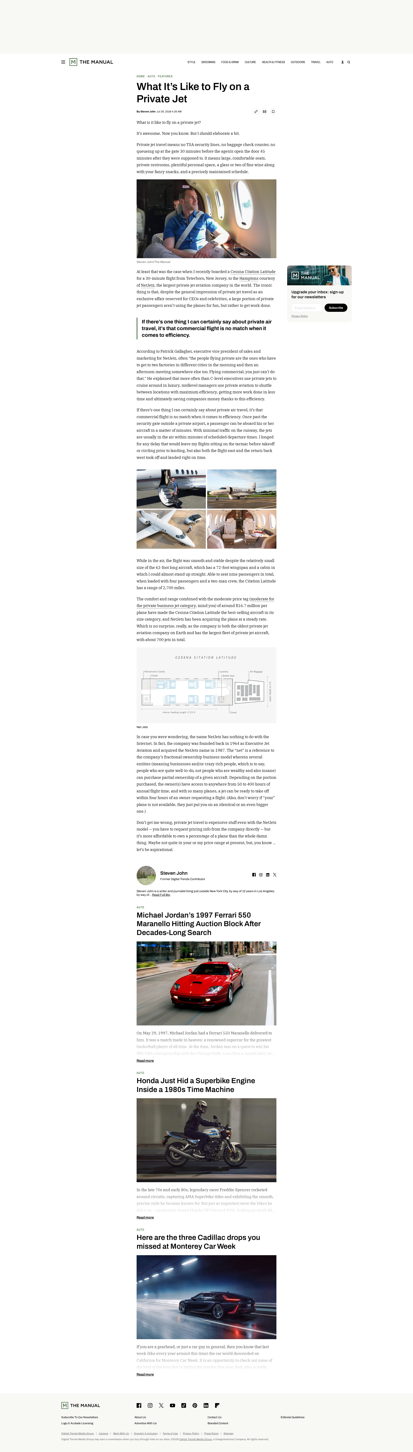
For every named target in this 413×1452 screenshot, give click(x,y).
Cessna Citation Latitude (253, 271)
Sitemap (228, 1433)
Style (192, 62)
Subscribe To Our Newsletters (79, 1417)
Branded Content (218, 1423)
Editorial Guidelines (293, 1417)
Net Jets (142, 727)
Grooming (208, 62)
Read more (145, 1060)
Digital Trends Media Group (77, 1433)
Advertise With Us (145, 1423)
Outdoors (298, 62)
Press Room (211, 1433)
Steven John (148, 111)
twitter (274, 874)
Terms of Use (170, 1433)
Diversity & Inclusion (146, 1433)
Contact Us (215, 1417)
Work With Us (121, 1433)
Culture (250, 62)
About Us (140, 1417)
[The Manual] (91, 62)
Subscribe (336, 308)
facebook (254, 874)
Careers (103, 1433)
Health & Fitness (273, 62)
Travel (316, 62)
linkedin (268, 874)
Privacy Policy (299, 316)
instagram (261, 874)
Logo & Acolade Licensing (77, 1423)
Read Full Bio (161, 895)
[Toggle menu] (63, 62)
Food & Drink (230, 62)
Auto (329, 62)
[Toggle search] (349, 62)
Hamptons (249, 278)
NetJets (147, 285)
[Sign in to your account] (343, 62)
